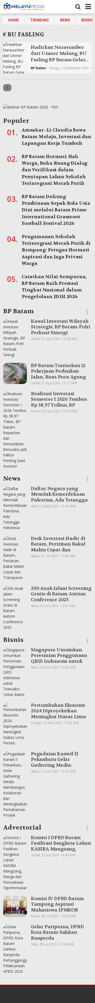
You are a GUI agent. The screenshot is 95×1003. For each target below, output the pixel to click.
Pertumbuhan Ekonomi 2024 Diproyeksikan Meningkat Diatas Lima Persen (58, 714)
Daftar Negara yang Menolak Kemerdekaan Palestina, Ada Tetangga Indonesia (59, 497)
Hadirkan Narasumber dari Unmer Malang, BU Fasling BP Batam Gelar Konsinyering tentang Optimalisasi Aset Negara (59, 62)
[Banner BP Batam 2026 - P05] (30, 108)
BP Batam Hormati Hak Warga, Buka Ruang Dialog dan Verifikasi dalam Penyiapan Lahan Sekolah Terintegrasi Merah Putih (54, 170)
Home (13, 20)
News (65, 20)
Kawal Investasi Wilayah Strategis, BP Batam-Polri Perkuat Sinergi (60, 327)
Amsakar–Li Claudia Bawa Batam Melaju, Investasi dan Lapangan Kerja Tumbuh (56, 136)
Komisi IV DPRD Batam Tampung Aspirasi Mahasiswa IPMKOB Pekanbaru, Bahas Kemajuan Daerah (57, 910)
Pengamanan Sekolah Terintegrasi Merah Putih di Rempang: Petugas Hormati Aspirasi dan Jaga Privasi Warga (56, 250)
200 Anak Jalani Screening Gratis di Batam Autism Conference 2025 (61, 594)
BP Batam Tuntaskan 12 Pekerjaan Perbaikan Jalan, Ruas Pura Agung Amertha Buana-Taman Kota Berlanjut (58, 377)
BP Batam (38, 68)
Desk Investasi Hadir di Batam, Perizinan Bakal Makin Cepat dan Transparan (58, 547)
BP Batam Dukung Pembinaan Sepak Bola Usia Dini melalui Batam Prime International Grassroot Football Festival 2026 (56, 210)
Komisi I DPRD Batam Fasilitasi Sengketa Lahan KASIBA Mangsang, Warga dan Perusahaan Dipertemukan (61, 849)
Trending (39, 20)
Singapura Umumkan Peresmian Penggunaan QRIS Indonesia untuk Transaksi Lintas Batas (59, 658)
